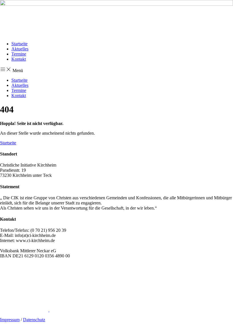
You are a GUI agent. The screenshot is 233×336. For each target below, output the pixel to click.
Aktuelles (19, 48)
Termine (18, 54)
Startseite (19, 43)
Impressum (10, 319)
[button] (116, 69)
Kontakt (18, 59)
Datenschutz (34, 319)
